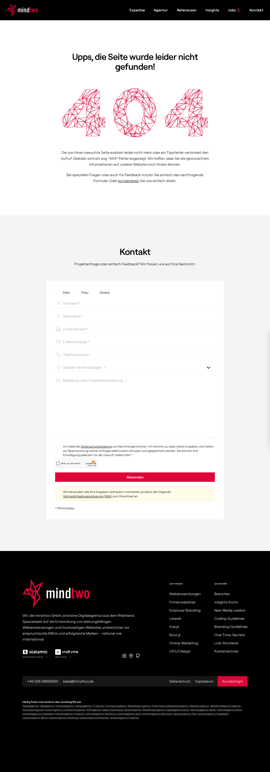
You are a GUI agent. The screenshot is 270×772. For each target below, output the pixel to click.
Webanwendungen (185, 593)
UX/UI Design (180, 651)
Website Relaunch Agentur (225, 705)
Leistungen (176, 583)
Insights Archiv (226, 602)
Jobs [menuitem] (233, 10)
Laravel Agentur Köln (185, 713)
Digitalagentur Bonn (177, 709)
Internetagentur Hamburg (100, 713)
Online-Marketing (183, 643)
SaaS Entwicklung (112, 709)
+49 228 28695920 (42, 681)
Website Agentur (199, 705)
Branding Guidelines (231, 626)
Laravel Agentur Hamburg (63, 717)
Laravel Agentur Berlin (35, 717)
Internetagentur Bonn (229, 709)
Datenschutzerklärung (96, 446)
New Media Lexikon (230, 610)
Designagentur (83, 705)
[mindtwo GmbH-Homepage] (19, 10)
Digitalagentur (30, 705)
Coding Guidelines (229, 618)
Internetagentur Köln (129, 713)
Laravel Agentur (132, 709)
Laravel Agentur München (94, 717)
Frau (84, 292)
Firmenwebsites (182, 602)
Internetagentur (64, 705)
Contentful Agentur (74, 709)
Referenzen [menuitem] (186, 10)
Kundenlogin (232, 681)
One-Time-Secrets (229, 635)
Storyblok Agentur (33, 709)
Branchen (222, 593)
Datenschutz (180, 681)
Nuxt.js (174, 635)
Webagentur (47, 705)
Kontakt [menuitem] (256, 10)
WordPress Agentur (153, 709)
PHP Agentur (94, 709)
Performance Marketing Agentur (169, 705)
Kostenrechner (226, 651)
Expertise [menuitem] (137, 10)
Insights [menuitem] (212, 10)
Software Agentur (116, 705)
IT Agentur (99, 705)
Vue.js (174, 626)
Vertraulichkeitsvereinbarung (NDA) (87, 496)
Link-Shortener (226, 643)
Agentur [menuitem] (161, 10)
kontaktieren (128, 180)
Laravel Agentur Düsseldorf (213, 713)
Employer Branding (185, 610)
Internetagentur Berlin (203, 709)
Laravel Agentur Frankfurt (124, 717)
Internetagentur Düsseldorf (38, 713)
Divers (105, 292)
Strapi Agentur (53, 709)
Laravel (175, 618)
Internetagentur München (157, 713)
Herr (66, 292)
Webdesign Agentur (139, 705)
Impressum (204, 681)
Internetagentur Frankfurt (69, 713)
